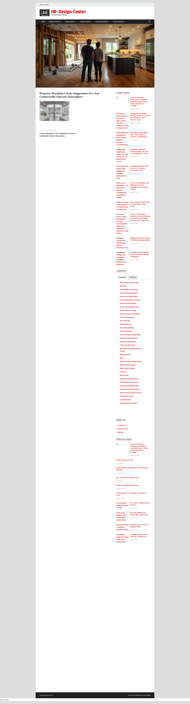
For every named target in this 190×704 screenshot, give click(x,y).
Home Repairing (126, 331)
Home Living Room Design (130, 314)
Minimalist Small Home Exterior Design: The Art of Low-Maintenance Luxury (139, 151)
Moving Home (125, 354)
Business (123, 286)
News (122, 358)
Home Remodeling (127, 328)
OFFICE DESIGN (118, 22)
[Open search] (149, 21)
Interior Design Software (129, 338)
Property (123, 372)
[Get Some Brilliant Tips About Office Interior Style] (122, 513)
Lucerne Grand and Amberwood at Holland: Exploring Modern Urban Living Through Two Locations (139, 102)
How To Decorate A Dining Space (127, 477)
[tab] (122, 277)
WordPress (139, 695)
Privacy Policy (122, 429)
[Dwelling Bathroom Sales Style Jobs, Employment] (122, 535)
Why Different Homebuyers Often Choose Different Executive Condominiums (139, 135)
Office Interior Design (128, 365)
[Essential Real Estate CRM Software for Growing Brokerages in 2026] (122, 166)
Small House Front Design (130, 389)
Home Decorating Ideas (128, 296)
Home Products (126, 324)
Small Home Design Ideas (129, 386)
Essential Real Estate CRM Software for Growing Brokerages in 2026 (139, 168)
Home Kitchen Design (128, 310)
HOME (43, 22)
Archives (133, 277)
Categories (122, 277)
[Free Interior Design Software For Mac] (122, 503)
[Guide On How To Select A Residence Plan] (122, 525)
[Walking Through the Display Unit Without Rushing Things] (122, 238)
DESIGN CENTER (54, 22)
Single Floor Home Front (129, 379)
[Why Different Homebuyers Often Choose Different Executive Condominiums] (122, 133)
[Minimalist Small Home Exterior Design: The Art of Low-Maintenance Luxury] (122, 150)
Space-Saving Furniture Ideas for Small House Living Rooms (140, 204)
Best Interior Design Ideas (129, 282)
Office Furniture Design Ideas (131, 361)
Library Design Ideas (127, 345)
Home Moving (125, 321)
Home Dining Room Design (130, 300)
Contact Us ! (122, 425)
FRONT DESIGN (85, 22)
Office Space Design (127, 368)
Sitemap (120, 432)
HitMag (147, 695)
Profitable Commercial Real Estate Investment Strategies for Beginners (139, 254)
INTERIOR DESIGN (101, 22)
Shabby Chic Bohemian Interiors (127, 485)
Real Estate (124, 375)
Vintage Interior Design (128, 403)
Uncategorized (125, 400)
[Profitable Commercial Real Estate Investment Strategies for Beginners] (122, 252)
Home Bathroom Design (129, 289)
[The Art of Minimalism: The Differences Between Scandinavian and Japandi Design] (122, 183)
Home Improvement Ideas (129, 307)
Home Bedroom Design (128, 293)
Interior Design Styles (128, 341)
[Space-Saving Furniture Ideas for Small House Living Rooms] (122, 202)
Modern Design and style (124, 460)
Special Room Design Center (131, 393)
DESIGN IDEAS (70, 22)
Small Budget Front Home (129, 382)
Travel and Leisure (127, 396)
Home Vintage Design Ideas (130, 335)
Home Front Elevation (128, 303)
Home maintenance (127, 317)
